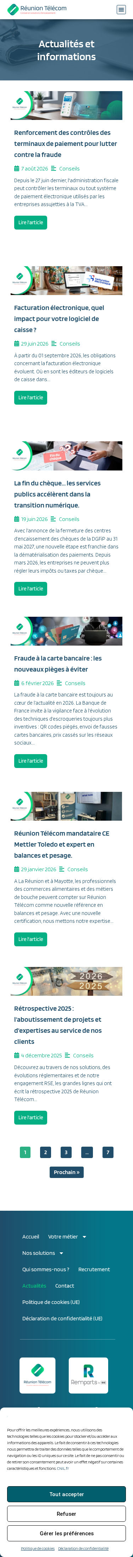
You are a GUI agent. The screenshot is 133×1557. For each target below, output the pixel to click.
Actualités (34, 1285)
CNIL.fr (63, 1468)
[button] (121, 9)
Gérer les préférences (67, 1533)
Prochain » (66, 1172)
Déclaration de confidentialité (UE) (62, 1318)
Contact (64, 1285)
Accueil (30, 1236)
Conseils (69, 168)
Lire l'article (30, 222)
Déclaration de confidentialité (83, 1548)
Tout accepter (66, 1494)
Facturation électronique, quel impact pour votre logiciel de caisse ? (59, 318)
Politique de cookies (38, 1548)
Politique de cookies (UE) (51, 1302)
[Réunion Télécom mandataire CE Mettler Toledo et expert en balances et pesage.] (66, 806)
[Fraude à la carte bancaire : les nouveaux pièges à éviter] (66, 631)
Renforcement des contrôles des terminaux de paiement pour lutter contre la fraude (65, 143)
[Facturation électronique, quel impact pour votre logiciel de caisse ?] (66, 280)
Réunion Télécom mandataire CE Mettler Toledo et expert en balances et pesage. (61, 844)
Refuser (66, 1514)
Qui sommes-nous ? (45, 1269)
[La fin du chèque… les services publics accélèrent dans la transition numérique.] (66, 455)
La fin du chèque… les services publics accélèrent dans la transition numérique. (57, 494)
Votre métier (63, 1236)
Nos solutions (38, 1253)
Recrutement (94, 1269)
